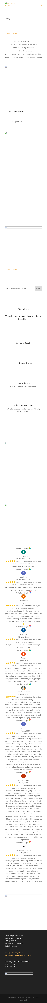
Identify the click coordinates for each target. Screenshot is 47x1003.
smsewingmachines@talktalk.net (17, 962)
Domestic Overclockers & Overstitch (23, 44)
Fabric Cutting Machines (14, 57)
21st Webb (20, 997)
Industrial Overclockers (23, 51)
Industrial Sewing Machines (23, 48)
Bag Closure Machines (34, 54)
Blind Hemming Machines (14, 54)
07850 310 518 (10, 967)
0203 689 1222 (10, 964)
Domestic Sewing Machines (24, 41)
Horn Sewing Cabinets (34, 57)
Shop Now (12, 33)
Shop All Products (23, 422)
